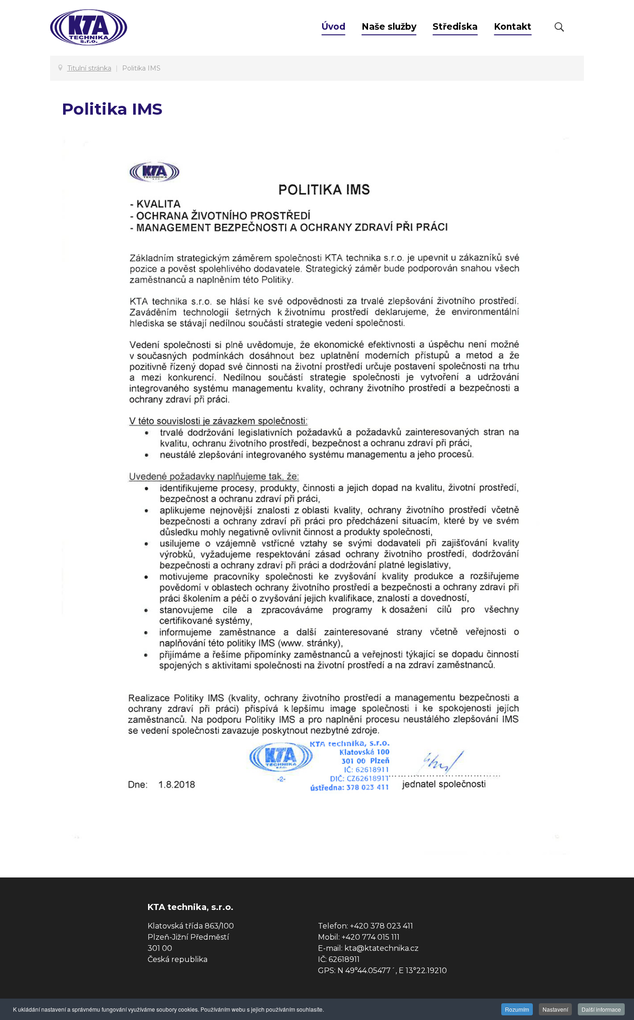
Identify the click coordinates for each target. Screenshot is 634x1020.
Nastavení (555, 1009)
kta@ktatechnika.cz (381, 948)
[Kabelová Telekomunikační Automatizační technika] (88, 28)
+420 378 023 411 (381, 926)
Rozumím (517, 1009)
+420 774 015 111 (371, 937)
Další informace (601, 1009)
